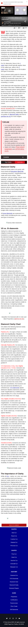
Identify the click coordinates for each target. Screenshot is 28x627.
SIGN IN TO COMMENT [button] (14, 525)
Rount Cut (14, 536)
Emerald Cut (14, 563)
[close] (26, 2)
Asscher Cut (14, 560)
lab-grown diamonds (17, 171)
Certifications (14, 600)
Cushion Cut (14, 539)
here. (20, 25)
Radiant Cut (14, 542)
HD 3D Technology (8, 108)
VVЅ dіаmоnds (14, 387)
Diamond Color (14, 581)
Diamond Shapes (14, 588)
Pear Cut (14, 554)
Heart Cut (14, 557)
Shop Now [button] (19, 162)
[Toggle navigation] (23, 157)
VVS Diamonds (14, 578)
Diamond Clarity (14, 585)
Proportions (14, 596)
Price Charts (14, 606)
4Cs (7, 476)
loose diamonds (7, 213)
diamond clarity (14, 114)
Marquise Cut (14, 567)
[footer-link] (6, 618)
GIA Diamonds (14, 609)
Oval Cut (14, 532)
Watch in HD (19, 319)
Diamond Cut (14, 575)
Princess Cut (13, 545)
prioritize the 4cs (6, 116)
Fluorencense (14, 603)
